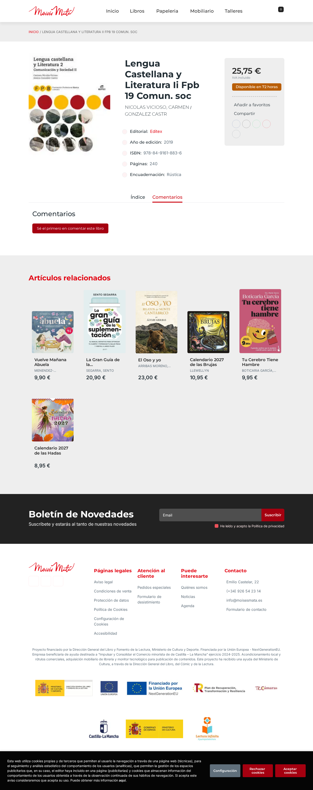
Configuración (225, 771)
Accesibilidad (105, 633)
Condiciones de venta (113, 591)
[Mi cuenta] (283, 11)
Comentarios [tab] (167, 197)
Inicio (34, 32)
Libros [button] (137, 11)
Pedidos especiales (154, 587)
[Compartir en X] (246, 124)
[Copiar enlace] (236, 134)
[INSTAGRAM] (46, 581)
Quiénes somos (194, 587)
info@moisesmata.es (244, 600)
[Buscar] (275, 11)
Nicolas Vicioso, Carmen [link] (157, 107)
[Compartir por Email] (266, 124)
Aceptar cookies (290, 771)
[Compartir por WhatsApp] (256, 124)
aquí (122, 780)
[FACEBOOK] (34, 581)
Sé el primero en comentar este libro (70, 228)
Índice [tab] (138, 197)
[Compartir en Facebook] (236, 124)
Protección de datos (111, 600)
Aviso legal (103, 582)
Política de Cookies (110, 609)
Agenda (187, 605)
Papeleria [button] (167, 11)
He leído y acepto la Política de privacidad (252, 526)
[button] (279, 11)
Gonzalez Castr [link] (146, 114)
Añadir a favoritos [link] (252, 104)
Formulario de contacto (246, 609)
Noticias (188, 596)
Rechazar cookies (258, 771)
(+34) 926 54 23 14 (243, 591)
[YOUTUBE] (58, 581)
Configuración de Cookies (109, 621)
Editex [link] (156, 131)
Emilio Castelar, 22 (242, 582)
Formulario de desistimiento (149, 599)
